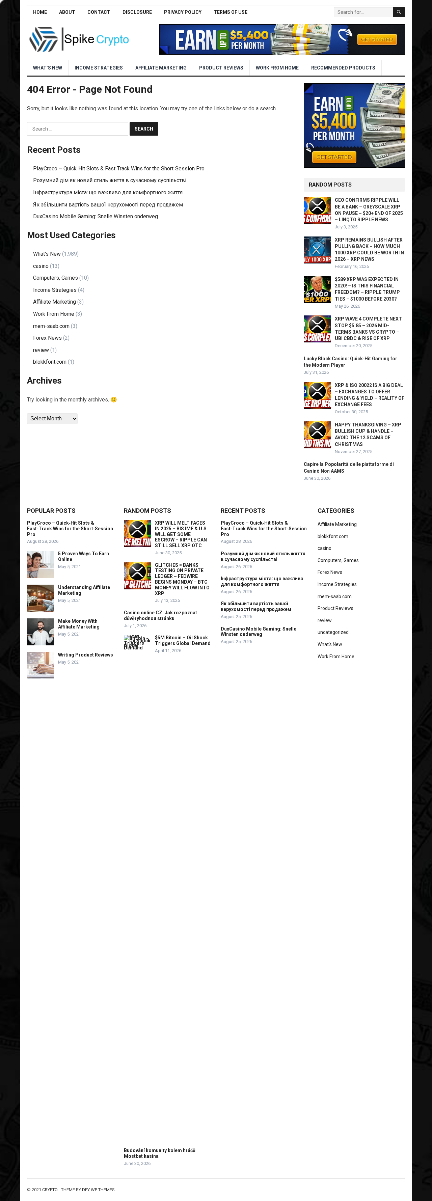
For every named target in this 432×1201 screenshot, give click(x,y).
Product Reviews (221, 68)
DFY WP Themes (98, 1189)
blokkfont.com (49, 362)
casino (41, 266)
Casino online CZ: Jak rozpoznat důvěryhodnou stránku (160, 615)
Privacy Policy (182, 12)
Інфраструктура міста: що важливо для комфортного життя (108, 192)
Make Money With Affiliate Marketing (79, 624)
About (67, 12)
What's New (47, 254)
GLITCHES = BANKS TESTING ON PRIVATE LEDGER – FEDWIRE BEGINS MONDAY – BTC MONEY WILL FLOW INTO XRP (182, 579)
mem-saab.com (51, 326)
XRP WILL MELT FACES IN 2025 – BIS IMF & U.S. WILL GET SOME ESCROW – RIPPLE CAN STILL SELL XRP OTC (181, 534)
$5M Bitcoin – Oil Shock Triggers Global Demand (183, 640)
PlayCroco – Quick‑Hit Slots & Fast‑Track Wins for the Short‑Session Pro (119, 168)
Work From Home (277, 68)
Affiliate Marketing (161, 68)
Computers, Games (55, 278)
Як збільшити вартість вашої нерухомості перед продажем (108, 204)
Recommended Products (343, 68)
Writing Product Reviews (85, 655)
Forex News (47, 338)
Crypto (50, 1189)
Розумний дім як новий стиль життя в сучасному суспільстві (109, 180)
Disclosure (137, 12)
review (41, 350)
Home (40, 12)
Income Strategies (99, 68)
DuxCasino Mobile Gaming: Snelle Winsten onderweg (95, 216)
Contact (98, 12)
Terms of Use (230, 12)
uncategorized (333, 632)
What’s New (47, 68)
